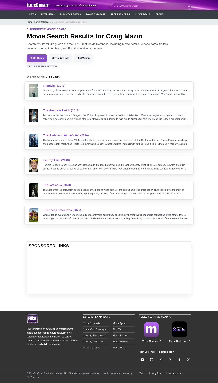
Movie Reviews (60, 58)
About (159, 14)
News (32, 14)
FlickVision (83, 58)
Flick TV (117, 329)
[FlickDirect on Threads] (170, 360)
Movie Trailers (120, 335)
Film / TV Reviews (70, 14)
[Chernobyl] (33, 85)
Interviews (48, 14)
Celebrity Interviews (93, 341)
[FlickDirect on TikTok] (161, 360)
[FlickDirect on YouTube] (142, 360)
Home (29, 22)
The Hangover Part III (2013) (61, 110)
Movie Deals (142, 14)
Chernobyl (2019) (54, 85)
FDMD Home (37, 58)
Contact (179, 373)
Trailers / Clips (120, 14)
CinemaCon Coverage (94, 329)
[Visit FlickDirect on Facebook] (179, 360)
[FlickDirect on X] (188, 360)
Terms (142, 373)
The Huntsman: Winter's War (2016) (66, 135)
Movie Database (95, 14)
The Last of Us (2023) (57, 185)
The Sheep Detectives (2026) (62, 210)
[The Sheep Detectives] (33, 210)
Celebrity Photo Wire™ (94, 335)
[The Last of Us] (33, 185)
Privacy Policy (156, 373)
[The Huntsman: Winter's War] (33, 135)
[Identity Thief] (33, 160)
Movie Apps (119, 323)
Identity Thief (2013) (56, 160)
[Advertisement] (109, 271)
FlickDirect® (70, 373)
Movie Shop (119, 347)
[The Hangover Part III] (33, 110)
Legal (168, 373)
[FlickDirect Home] (38, 5)
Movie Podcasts (91, 323)
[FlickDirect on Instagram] (152, 360)
